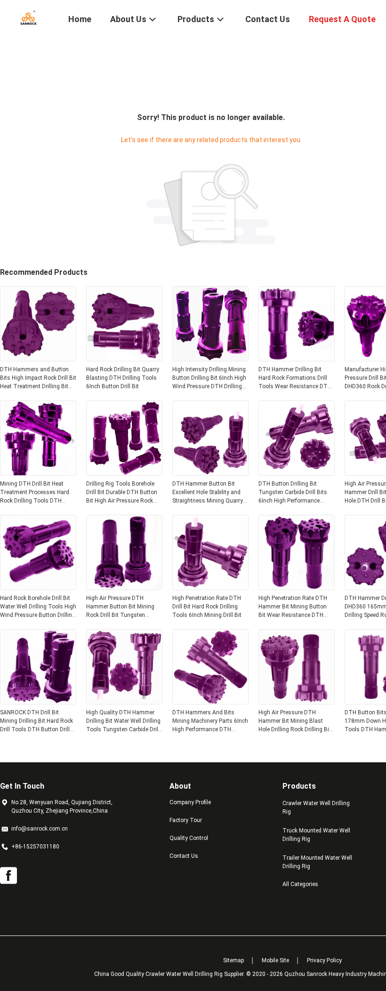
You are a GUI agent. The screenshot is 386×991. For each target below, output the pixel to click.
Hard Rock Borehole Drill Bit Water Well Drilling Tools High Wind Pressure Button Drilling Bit (38, 607)
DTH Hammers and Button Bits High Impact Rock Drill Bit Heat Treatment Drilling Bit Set (38, 378)
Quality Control (188, 838)
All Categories (300, 884)
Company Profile (190, 802)
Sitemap (233, 960)
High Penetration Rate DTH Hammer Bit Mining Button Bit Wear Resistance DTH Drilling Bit (292, 607)
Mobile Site (275, 960)
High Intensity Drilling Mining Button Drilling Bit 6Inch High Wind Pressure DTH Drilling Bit (209, 378)
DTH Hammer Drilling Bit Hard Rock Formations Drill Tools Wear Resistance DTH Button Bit (294, 378)
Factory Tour (185, 820)
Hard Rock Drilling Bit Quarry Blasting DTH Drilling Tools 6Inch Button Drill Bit (122, 378)
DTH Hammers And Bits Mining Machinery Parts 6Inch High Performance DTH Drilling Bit (210, 721)
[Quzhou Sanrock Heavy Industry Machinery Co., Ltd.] (28, 18)
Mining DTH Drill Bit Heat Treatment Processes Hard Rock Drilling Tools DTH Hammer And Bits (34, 492)
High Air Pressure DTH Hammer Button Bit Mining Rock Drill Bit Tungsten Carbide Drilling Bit (120, 607)
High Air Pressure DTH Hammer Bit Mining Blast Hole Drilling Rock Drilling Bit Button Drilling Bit (294, 721)
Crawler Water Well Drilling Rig (316, 807)
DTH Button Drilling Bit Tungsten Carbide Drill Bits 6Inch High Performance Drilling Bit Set (292, 492)
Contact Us (183, 856)
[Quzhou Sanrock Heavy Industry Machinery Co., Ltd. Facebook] (8, 875)
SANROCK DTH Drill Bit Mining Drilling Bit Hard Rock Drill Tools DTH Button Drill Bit (36, 721)
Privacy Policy (324, 960)
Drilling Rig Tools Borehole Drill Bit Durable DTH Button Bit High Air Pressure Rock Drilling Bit (121, 492)
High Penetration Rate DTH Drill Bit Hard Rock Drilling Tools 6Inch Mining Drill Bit (206, 606)
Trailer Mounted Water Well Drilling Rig (317, 862)
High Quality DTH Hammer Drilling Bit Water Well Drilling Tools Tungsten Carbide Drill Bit (123, 721)
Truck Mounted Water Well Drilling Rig (316, 834)
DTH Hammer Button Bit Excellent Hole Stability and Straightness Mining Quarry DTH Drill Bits (207, 492)
